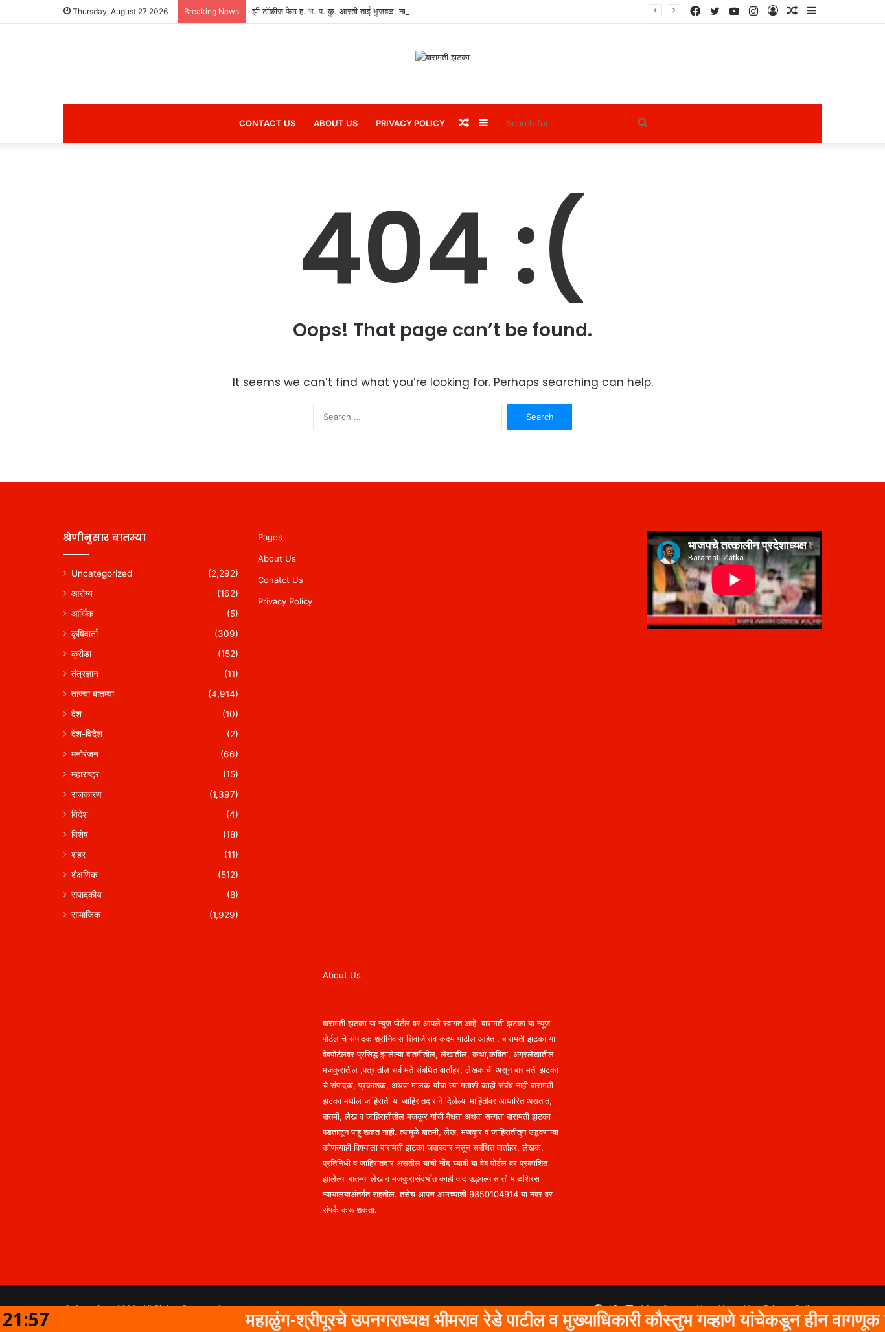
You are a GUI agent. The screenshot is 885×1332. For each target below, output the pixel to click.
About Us (336, 123)
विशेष (79, 834)
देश (76, 714)
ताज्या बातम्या (92, 694)
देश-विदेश (86, 734)
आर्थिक (82, 613)
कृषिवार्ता (84, 633)
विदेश (79, 814)
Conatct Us (280, 580)
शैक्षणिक (84, 874)
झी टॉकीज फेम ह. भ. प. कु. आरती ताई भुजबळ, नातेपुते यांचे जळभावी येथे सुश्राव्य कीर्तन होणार (395, 11)
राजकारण (86, 794)
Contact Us (267, 123)
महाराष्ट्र (85, 774)
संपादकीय (86, 895)
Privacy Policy (410, 123)
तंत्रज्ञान (84, 674)
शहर (78, 854)
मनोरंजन (84, 754)
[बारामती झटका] (442, 57)
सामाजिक (85, 915)
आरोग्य (82, 593)
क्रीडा (81, 654)
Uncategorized (101, 573)
